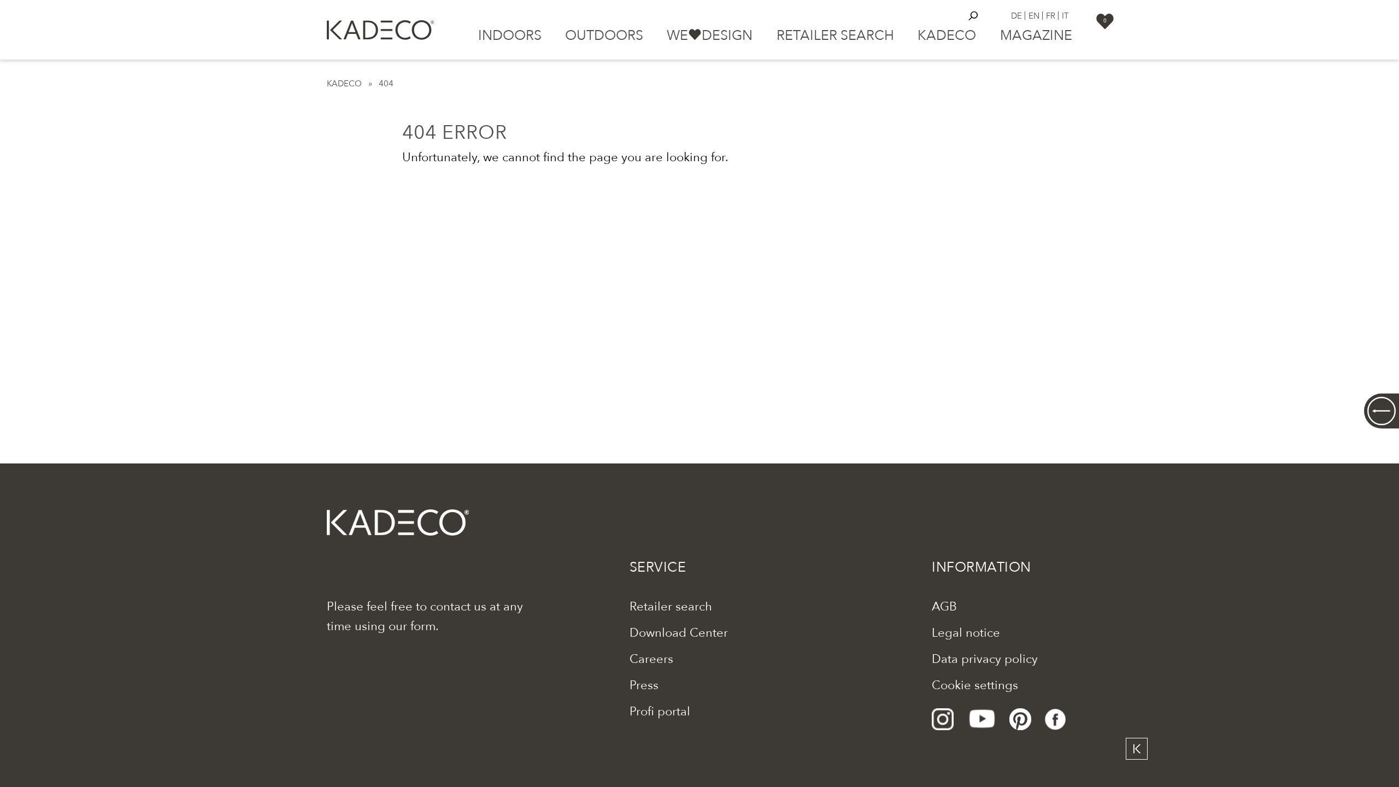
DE (1016, 15)
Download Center (679, 633)
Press (644, 685)
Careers (651, 659)
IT (1065, 15)
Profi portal (660, 711)
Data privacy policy (985, 659)
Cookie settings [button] (975, 685)
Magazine (1036, 35)
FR (1050, 15)
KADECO (344, 83)
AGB (944, 606)
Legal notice (966, 633)
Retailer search (835, 35)
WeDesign (710, 35)
